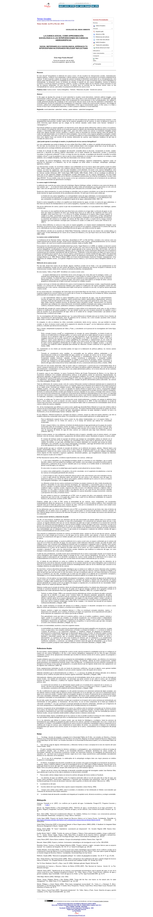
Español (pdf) (99, 31)
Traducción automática (102, 45)
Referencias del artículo (102, 37)
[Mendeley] (94, 58)
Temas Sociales (44, 19)
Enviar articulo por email (102, 48)
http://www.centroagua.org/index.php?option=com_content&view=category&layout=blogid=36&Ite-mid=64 (68, 820)
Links (47, 805)
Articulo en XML (100, 34)
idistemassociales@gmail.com (76, 915)
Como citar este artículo (102, 39)
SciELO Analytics (100, 25)
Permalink (98, 64)
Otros (96, 58)
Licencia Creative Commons (101, 901)
